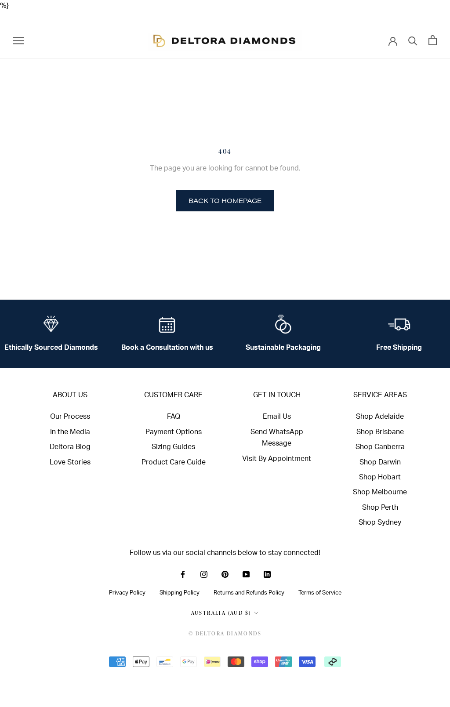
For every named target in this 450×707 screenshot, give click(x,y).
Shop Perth (380, 507)
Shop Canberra (380, 446)
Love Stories (70, 462)
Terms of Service (319, 593)
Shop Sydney (380, 522)
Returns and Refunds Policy (249, 593)
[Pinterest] (225, 574)
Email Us (277, 416)
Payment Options (173, 431)
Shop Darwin (380, 462)
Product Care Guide (174, 462)
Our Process (70, 416)
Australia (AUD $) (221, 612)
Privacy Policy (127, 593)
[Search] (412, 40)
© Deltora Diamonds (225, 633)
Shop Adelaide (380, 416)
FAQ (173, 416)
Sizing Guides (173, 446)
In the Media (70, 431)
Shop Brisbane (380, 431)
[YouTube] (246, 574)
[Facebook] (182, 574)
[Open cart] (432, 40)
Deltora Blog (70, 446)
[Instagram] (203, 574)
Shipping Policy (180, 593)
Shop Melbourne (380, 492)
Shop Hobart (380, 477)
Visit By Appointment (276, 458)
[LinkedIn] (267, 574)
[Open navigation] (18, 40)
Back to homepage (225, 201)
